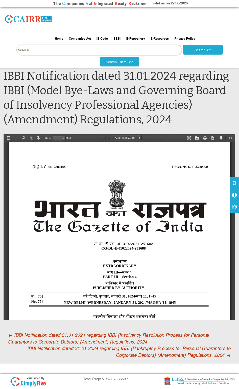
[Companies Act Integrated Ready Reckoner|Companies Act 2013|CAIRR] (28, 18)
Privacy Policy (184, 38)
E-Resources (160, 38)
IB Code (102, 38)
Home (59, 38)
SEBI (117, 38)
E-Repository (135, 38)
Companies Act (80, 38)
